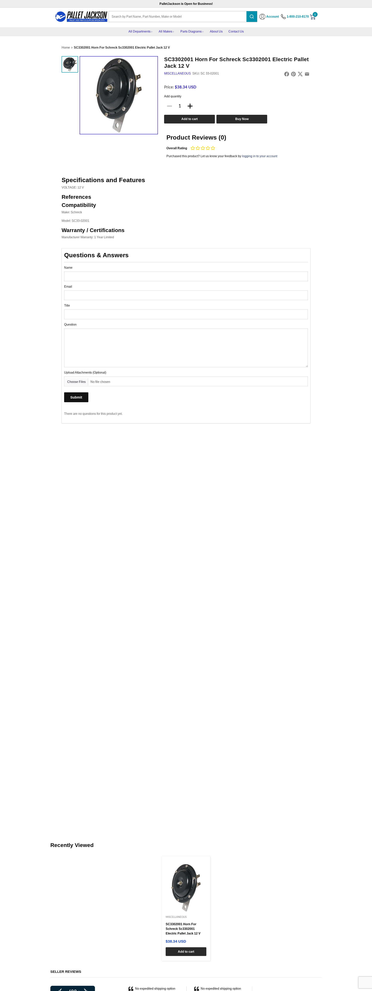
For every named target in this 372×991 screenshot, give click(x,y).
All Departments (139, 31)
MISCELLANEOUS (177, 73)
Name (68, 267)
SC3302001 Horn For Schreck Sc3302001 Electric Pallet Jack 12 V (122, 47)
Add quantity (172, 96)
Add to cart (189, 119)
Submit (76, 397)
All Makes (165, 31)
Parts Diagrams (191, 31)
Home (66, 47)
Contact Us (236, 31)
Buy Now (242, 119)
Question (70, 324)
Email (68, 286)
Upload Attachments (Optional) (85, 372)
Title (67, 305)
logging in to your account (259, 156)
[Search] (251, 16)
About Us (216, 31)
